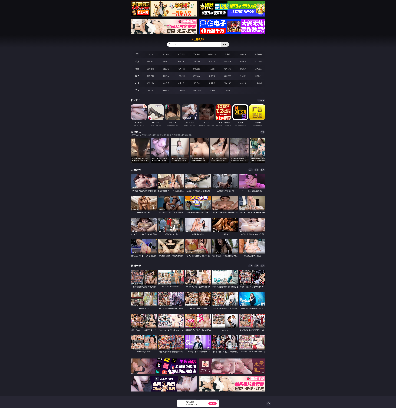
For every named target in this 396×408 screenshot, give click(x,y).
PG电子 (150, 54)
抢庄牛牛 (258, 54)
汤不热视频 (197, 90)
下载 (262, 132)
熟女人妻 (212, 61)
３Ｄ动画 (196, 61)
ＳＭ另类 (258, 61)
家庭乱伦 (166, 83)
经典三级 (227, 69)
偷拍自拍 (166, 69)
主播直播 (243, 61)
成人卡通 (181, 69)
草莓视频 (181, 90)
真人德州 (166, 54)
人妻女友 (181, 83)
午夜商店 (166, 90)
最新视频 (136, 169)
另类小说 (227, 83)
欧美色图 (181, 76)
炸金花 (227, 54)
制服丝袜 (212, 69)
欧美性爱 (196, 69)
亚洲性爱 (150, 69)
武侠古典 (196, 83)
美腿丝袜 (212, 76)
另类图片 (258, 76)
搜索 (224, 44)
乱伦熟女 (243, 69)
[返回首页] (268, 403)
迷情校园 (212, 83)
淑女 (256, 266)
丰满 (250, 266)
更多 (262, 170)
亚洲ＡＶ (150, 61)
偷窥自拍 (150, 76)
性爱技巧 (258, 83)
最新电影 (136, 265)
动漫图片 (196, 76)
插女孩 (150, 90)
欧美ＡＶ (181, 61)
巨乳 (256, 170)
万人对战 (181, 54)
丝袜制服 (227, 61)
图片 (137, 76)
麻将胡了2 (212, 54)
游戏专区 (196, 54)
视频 (137, 61)
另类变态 (258, 69)
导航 (137, 90)
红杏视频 (212, 90)
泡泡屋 (227, 90)
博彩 (137, 54)
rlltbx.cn (198, 39)
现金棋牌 (243, 54)
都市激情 (150, 83)
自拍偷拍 (166, 61)
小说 (137, 83)
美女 (250, 170)
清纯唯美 (227, 76)
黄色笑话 (243, 83)
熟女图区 (243, 76)
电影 (137, 68)
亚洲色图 (166, 76)
